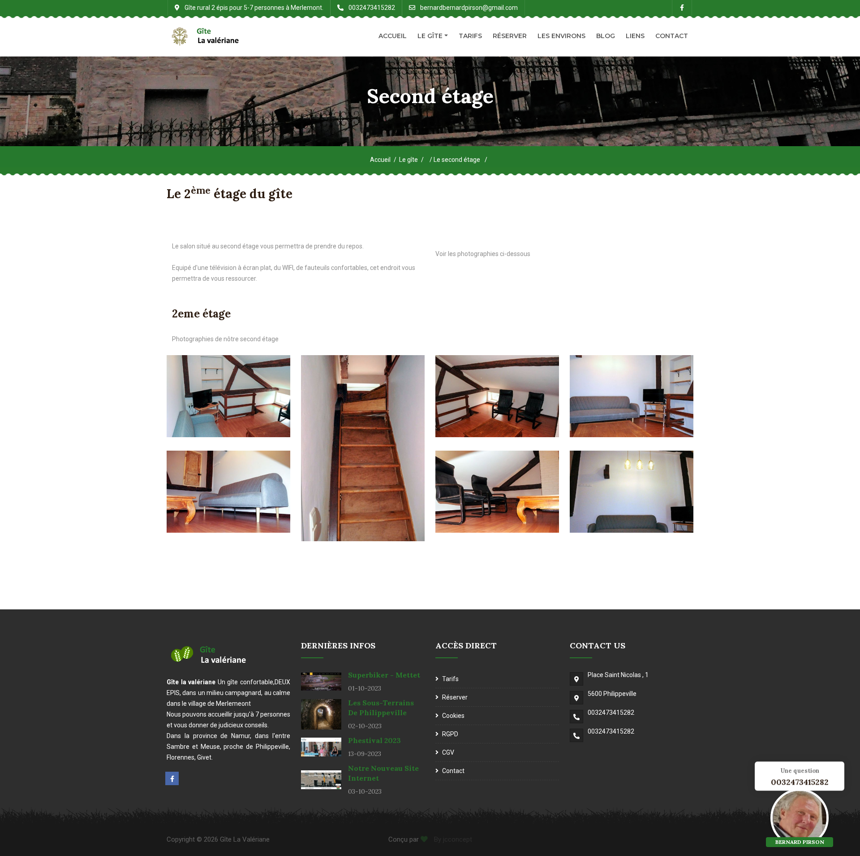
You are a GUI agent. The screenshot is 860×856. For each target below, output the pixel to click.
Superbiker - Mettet (384, 674)
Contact (671, 36)
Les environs (561, 36)
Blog (605, 36)
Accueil (392, 36)
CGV (448, 752)
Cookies (453, 715)
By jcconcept (452, 839)
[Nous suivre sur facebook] (172, 778)
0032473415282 (611, 712)
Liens (635, 36)
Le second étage (458, 159)
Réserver (510, 36)
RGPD (450, 734)
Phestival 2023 (374, 740)
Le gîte (430, 36)
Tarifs (470, 36)
